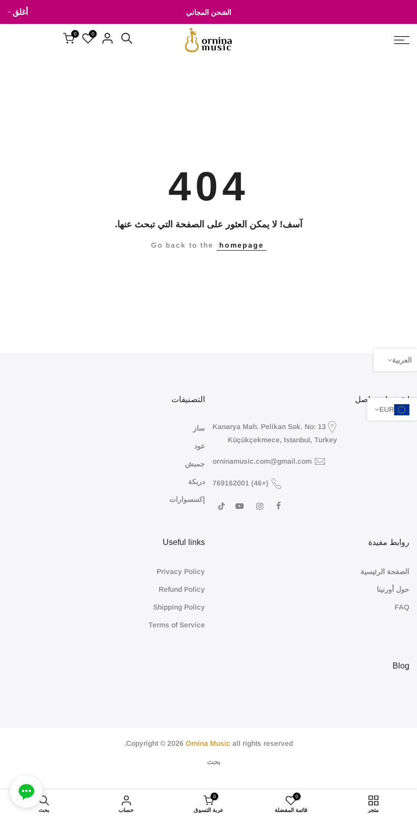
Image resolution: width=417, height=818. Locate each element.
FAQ (402, 607)
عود (199, 446)
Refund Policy (182, 589)
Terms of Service (176, 625)
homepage (241, 245)
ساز (199, 428)
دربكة (196, 481)
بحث (214, 762)
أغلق (401, 12)
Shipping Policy (179, 607)
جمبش (195, 464)
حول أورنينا (393, 589)
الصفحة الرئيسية (385, 571)
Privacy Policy (181, 571)
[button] (26, 791)
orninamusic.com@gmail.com (262, 461)
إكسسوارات (187, 499)
